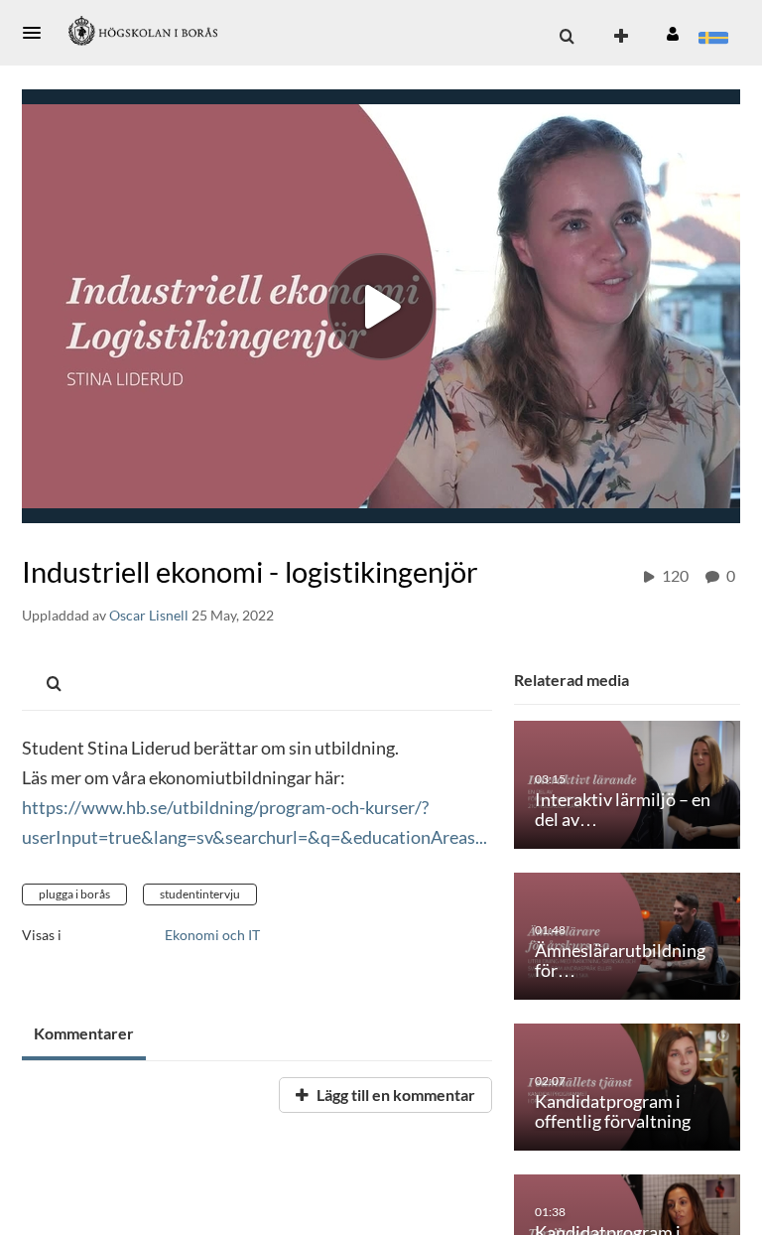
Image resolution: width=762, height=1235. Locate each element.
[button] (38, 33)
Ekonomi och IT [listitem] (212, 934)
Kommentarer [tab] (84, 1033)
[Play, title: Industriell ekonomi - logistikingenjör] (381, 306)
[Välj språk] (713, 37)
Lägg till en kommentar (394, 1094)
